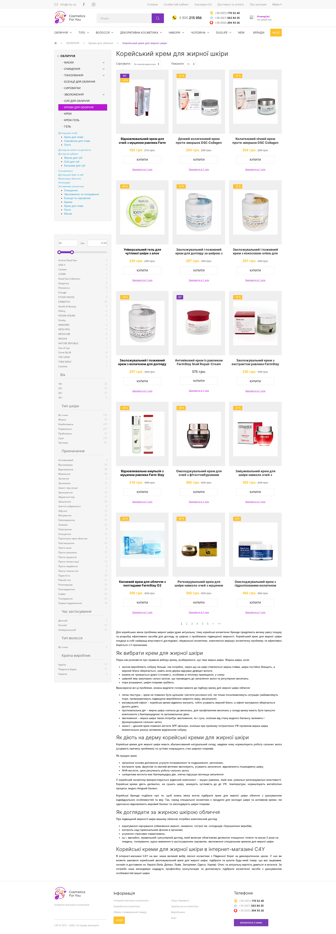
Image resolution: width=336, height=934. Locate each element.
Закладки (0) (203, 4)
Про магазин (258, 4)
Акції (276, 32)
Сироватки (72, 88)
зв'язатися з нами (251, 922)
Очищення (72, 68)
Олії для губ (71, 161)
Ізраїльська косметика (184, 906)
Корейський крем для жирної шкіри (144, 43)
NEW (241, 32)
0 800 (190, 17)
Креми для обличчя (100, 43)
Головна (152, 4)
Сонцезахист (65, 170)
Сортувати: (123, 63)
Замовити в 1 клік (142, 169)
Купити (142, 159)
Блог (174, 918)
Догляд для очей (67, 133)
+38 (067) (227, 18)
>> (219, 623)
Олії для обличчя (77, 100)
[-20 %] (142, 212)
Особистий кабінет (176, 4)
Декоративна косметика (139, 32)
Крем (68, 113)
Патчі (67, 144)
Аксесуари (64, 182)
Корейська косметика (127, 906)
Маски (69, 62)
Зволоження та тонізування (81, 194)
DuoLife (222, 32)
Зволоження (74, 94)
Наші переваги (180, 900)
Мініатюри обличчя (69, 178)
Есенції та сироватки (77, 198)
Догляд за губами (68, 153)
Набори (174, 32)
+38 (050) (227, 22)
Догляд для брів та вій (70, 174)
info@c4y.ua (68, 4)
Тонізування (73, 75)
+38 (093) (227, 13)
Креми (68, 202)
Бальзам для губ (74, 165)
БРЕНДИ (258, 32)
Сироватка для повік (77, 140)
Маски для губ (73, 157)
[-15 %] (199, 102)
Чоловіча (198, 32)
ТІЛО (82, 32)
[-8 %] (255, 544)
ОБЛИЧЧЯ (61, 32)
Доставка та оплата (231, 4)
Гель (67, 126)
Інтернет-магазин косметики (131, 900)
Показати (177, 63)
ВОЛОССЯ (102, 32)
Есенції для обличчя (79, 81)
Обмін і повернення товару (130, 912)
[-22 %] (142, 544)
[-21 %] (255, 434)
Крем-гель (71, 120)
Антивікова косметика (71, 186)
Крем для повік (73, 137)
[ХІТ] (199, 323)
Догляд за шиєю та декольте (74, 150)
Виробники (178, 912)
